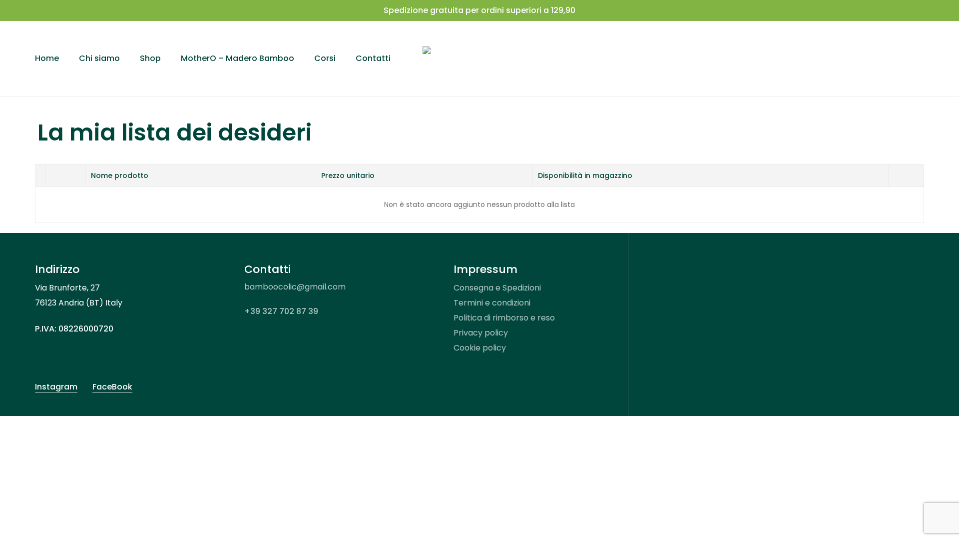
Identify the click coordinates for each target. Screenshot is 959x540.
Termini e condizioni (492, 302)
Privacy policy (481, 332)
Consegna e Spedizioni (497, 288)
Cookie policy (480, 348)
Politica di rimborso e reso (504, 318)
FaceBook (112, 386)
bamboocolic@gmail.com (295, 286)
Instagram (56, 386)
